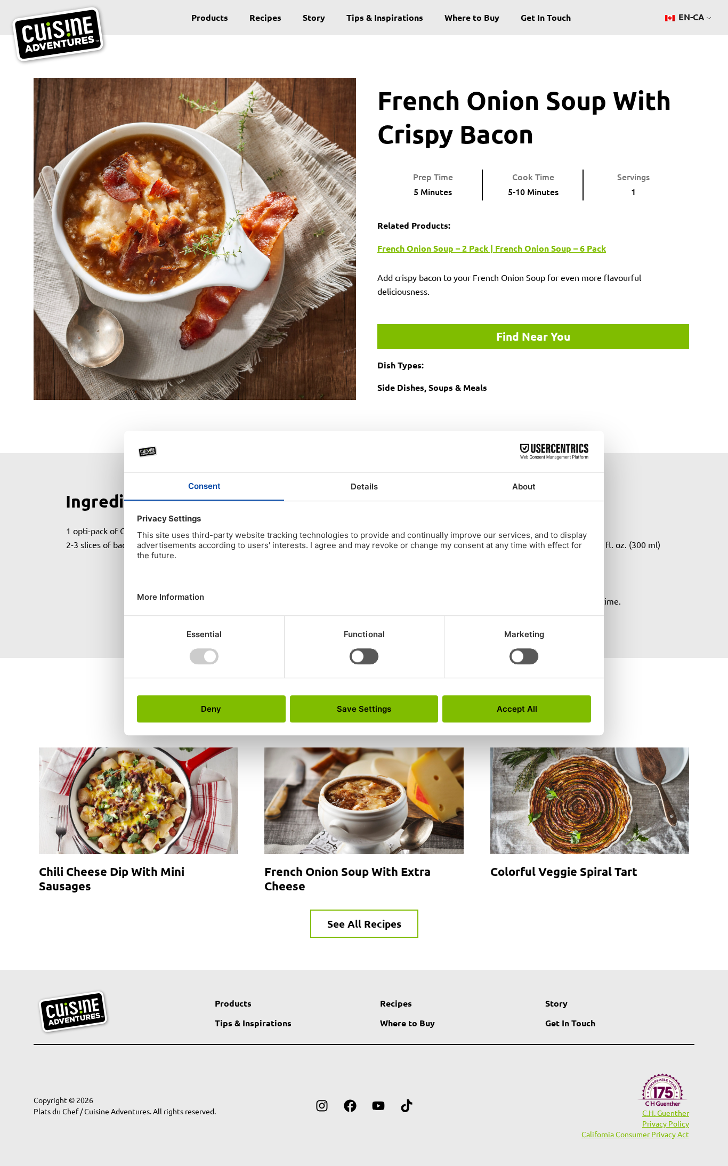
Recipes (265, 17)
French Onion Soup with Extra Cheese (347, 878)
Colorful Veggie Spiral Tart (563, 871)
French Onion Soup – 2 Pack (432, 248)
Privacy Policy (665, 1123)
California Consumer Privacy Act (635, 1134)
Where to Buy (471, 17)
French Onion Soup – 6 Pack (550, 248)
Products (209, 17)
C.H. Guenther (665, 1112)
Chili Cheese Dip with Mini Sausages (111, 878)
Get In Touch (546, 17)
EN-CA (690, 16)
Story (314, 17)
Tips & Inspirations (384, 17)
